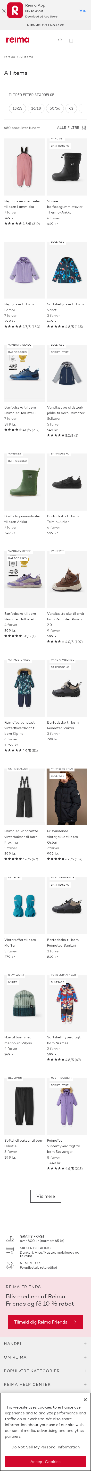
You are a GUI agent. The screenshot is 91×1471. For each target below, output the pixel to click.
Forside (9, 57)
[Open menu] (81, 40)
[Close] (85, 1399)
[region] (45, 108)
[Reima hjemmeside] (18, 40)
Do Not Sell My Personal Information (45, 1447)
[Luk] (4, 11)
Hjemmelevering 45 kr (45, 25)
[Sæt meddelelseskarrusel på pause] (81, 25)
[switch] (17, 108)
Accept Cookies (45, 1461)
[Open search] (60, 40)
